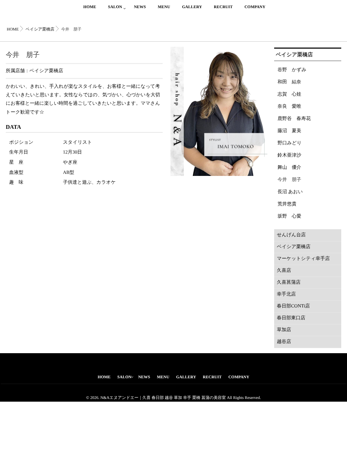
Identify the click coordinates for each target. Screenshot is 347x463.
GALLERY (192, 6)
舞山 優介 (289, 167)
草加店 (284, 330)
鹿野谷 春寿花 (294, 118)
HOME (89, 6)
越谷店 (284, 341)
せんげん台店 (291, 235)
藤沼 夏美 (289, 131)
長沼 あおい (290, 192)
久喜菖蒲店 (289, 282)
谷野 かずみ (292, 70)
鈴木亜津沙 (289, 155)
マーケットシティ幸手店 (303, 258)
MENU (164, 6)
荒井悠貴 (287, 204)
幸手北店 (286, 294)
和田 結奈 (289, 82)
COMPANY (254, 6)
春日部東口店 (291, 318)
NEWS (140, 6)
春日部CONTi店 (293, 306)
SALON (115, 6)
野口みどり (290, 143)
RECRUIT (223, 6)
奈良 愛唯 (289, 106)
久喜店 (284, 270)
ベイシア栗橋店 (46, 71)
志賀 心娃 (289, 94)
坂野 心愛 (289, 216)
